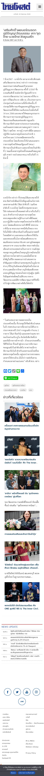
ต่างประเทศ (6, 740)
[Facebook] (7, 691)
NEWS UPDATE (10, 627)
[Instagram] (36, 691)
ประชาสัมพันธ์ (30, 726)
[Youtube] (26, 691)
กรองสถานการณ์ (31, 714)
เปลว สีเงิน (6, 717)
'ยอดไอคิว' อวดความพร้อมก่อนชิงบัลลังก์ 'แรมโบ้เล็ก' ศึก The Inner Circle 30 (20, 462)
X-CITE (4, 746)
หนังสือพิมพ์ (7, 732)
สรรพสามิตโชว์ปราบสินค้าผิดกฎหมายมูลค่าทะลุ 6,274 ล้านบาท (24, 638)
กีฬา (27, 720)
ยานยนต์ (5, 749)
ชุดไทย (7, 385)
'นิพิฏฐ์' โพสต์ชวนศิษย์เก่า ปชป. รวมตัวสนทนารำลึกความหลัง (25, 657)
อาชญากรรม (6, 743)
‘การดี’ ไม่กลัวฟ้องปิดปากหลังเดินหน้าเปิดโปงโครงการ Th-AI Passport (25, 644)
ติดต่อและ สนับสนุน (32, 747)
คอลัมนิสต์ (6, 720)
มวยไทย (23, 390)
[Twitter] (17, 691)
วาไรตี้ (28, 717)
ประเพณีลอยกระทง (11, 390)
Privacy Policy (31, 753)
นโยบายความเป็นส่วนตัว (26, 773)
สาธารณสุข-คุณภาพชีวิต (10, 752)
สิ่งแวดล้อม (29, 732)
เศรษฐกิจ (6, 726)
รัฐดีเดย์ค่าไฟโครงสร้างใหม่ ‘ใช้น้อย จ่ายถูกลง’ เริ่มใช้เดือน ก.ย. (25, 632)
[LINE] (22, 701)
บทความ (5, 723)
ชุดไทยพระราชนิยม (19, 385)
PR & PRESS (30, 741)
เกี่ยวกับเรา (29, 744)
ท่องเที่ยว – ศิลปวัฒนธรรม (35, 723)
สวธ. (30, 390)
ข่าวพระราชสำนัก (8, 729)
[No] (41, 770)
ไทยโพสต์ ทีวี (6, 758)
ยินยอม (13, 773)
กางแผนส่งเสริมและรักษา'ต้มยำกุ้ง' (20, 534)
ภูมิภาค (28, 729)
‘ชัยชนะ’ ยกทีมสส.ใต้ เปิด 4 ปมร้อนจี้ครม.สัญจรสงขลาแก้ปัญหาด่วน (25, 651)
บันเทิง (4, 755)
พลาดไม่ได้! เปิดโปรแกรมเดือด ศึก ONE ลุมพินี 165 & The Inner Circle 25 (22, 608)
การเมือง (5, 714)
